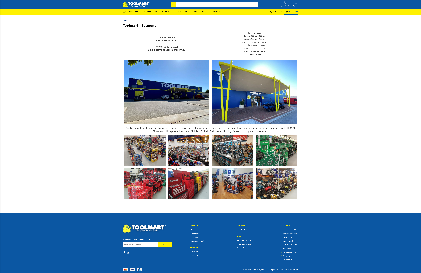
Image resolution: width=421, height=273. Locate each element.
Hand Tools (215, 12)
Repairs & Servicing (198, 241)
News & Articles (242, 230)
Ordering (194, 251)
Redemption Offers (290, 233)
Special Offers (167, 12)
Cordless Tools (200, 12)
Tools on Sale (288, 237)
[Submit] (173, 4)
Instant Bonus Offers (290, 230)
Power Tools (183, 12)
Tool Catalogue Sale (290, 252)
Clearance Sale (288, 241)
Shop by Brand (150, 12)
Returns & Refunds (244, 240)
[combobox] (214, 4)
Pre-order (286, 256)
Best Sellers (287, 248)
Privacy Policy (242, 248)
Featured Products (290, 245)
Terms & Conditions (244, 244)
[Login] (285, 2)
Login (281, 6)
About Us (194, 230)
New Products (288, 260)
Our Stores (293, 12)
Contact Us (277, 12)
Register (287, 6)
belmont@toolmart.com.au (170, 49)
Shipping (194, 255)
